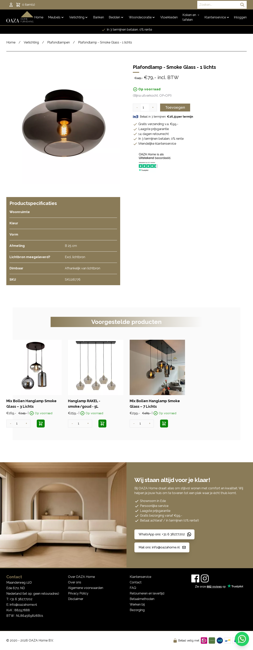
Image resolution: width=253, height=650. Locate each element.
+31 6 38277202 (21, 599)
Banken (98, 17)
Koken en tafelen (189, 17)
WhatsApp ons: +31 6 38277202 (162, 534)
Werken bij (137, 604)
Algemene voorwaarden (85, 588)
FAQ (133, 588)
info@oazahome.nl (23, 605)
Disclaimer (75, 599)
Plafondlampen (58, 42)
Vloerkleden (169, 17)
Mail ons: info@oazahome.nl (159, 547)
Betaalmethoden (142, 599)
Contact (136, 582)
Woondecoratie (140, 17)
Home (38, 17)
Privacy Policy (78, 593)
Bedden (114, 17)
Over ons (74, 582)
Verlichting (76, 17)
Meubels (54, 17)
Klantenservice (215, 17)
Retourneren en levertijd (147, 593)
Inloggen (240, 17)
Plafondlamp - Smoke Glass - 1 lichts (105, 42)
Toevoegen (175, 107)
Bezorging (137, 610)
